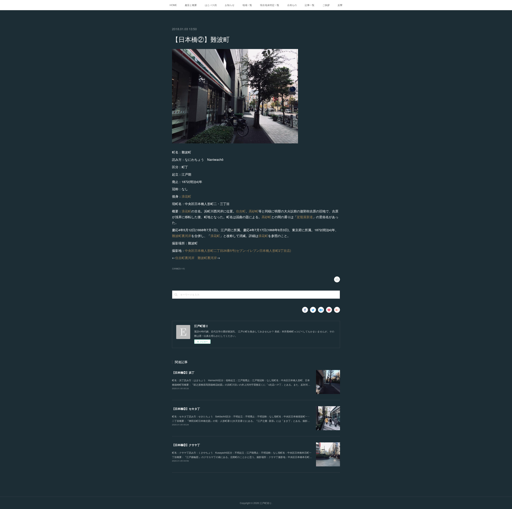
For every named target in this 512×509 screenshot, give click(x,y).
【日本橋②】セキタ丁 (186, 409)
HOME (173, 5)
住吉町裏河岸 (184, 257)
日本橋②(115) (178, 268)
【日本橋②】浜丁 (183, 372)
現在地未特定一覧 (269, 5)
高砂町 (253, 211)
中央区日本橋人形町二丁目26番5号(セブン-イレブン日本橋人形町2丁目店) (238, 250)
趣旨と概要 (191, 5)
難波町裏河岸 (181, 235)
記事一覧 (309, 5)
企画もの (292, 5)
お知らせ (229, 5)
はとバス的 (211, 5)
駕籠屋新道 (305, 217)
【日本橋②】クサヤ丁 (186, 445)
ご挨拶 (326, 5)
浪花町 (186, 196)
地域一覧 (247, 5)
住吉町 (241, 211)
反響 (340, 5)
